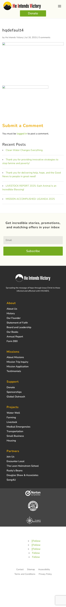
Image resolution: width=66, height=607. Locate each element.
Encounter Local (15, 461)
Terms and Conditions (24, 574)
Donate (33, 13)
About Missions (15, 357)
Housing (11, 441)
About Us (12, 309)
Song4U (11, 480)
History (11, 313)
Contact (20, 569)
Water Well (13, 413)
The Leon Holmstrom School (23, 466)
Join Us (10, 457)
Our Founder (14, 318)
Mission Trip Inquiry (17, 362)
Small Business (15, 436)
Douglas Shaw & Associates (22, 475)
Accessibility (44, 569)
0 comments (44, 37)
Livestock (12, 422)
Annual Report (15, 337)
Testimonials (14, 371)
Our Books (12, 332)
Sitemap (31, 569)
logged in (22, 133)
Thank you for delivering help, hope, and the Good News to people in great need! (31, 174)
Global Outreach (16, 397)
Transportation (15, 431)
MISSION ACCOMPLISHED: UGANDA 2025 (30, 199)
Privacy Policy (45, 574)
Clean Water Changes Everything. (24, 150)
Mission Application (18, 366)
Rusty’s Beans (15, 470)
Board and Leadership (19, 327)
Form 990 (12, 341)
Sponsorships (14, 392)
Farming (11, 417)
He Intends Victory (14, 37)
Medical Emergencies (18, 427)
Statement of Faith (17, 323)
